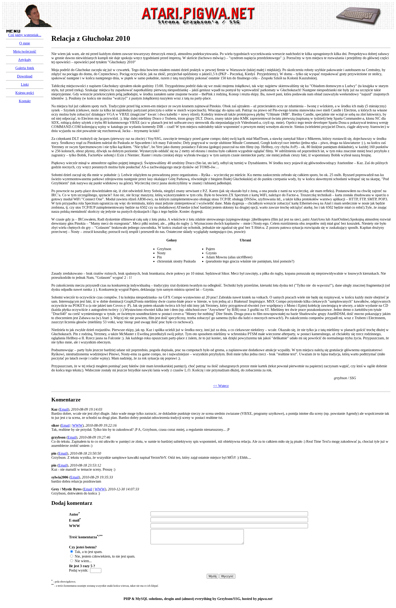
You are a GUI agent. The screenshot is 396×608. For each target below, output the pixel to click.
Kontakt (24, 101)
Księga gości (24, 93)
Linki (25, 84)
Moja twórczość (24, 51)
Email (64, 409)
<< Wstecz (221, 386)
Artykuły (24, 60)
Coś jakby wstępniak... (24, 35)
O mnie (24, 43)
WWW (77, 425)
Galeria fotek (24, 68)
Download (24, 76)
